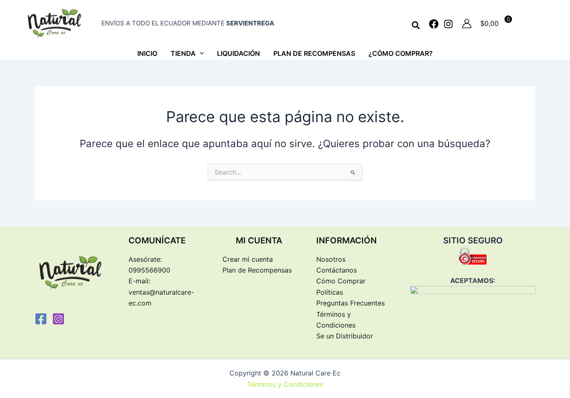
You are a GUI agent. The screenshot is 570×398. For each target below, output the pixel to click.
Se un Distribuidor (344, 336)
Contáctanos (336, 270)
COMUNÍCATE (157, 240)
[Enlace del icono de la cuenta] (467, 23)
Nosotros (331, 259)
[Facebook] (434, 24)
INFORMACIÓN (346, 240)
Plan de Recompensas (257, 270)
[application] (200, 53)
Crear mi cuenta (247, 259)
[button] (416, 26)
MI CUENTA (259, 240)
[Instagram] (448, 24)
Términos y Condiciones (285, 384)
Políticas (329, 292)
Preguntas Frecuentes (350, 303)
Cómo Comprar (341, 281)
